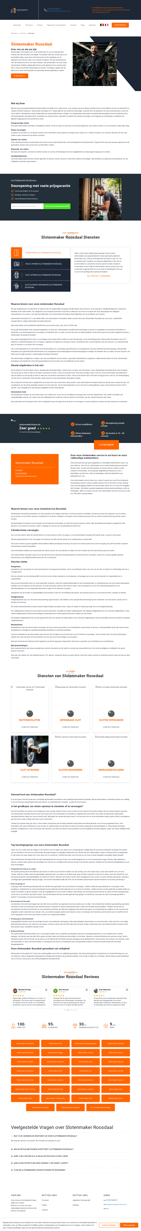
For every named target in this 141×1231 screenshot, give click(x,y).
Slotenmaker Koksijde (25, 1062)
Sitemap (76, 1205)
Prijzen (40, 25)
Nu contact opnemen (98, 276)
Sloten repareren (70, 770)
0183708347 (55, 9)
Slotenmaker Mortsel (85, 1080)
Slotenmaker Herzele (115, 1080)
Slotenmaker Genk (115, 1089)
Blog (82, 25)
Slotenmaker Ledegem (85, 1089)
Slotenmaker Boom (55, 1071)
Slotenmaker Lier (85, 1071)
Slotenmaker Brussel (55, 1089)
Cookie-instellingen (109, 1225)
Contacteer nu (29, 727)
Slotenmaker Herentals (25, 1080)
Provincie (29, 25)
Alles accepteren (129, 1225)
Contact (73, 25)
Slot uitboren (29, 770)
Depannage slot (70, 720)
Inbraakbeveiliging (111, 770)
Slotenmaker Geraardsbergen (85, 1043)
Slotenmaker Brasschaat (70, 1107)
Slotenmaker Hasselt (115, 1062)
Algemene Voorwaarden (56, 25)
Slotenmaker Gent (55, 1043)
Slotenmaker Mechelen (25, 1053)
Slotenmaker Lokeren (55, 1080)
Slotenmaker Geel (85, 1098)
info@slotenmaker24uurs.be (59, 11)
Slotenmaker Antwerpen (25, 1043)
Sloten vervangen (111, 720)
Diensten (92, 25)
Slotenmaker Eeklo (25, 1098)
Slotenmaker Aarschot (40, 1107)
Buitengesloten (29, 720)
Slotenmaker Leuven (85, 1053)
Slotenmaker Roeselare (25, 1071)
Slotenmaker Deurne (115, 1098)
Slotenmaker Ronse (116, 1053)
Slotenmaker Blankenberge (100, 1107)
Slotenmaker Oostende (55, 1062)
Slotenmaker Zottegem (115, 1043)
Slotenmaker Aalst (85, 1062)
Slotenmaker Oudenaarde (55, 1098)
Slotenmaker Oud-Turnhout (25, 1089)
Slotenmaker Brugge (55, 1053)
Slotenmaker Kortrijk (115, 1071)
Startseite (17, 25)
